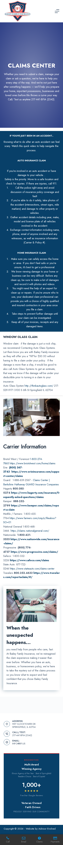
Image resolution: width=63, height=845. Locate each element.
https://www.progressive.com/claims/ (34, 552)
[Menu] (57, 11)
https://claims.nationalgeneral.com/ (30, 531)
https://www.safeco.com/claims (29, 560)
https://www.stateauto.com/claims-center (32, 568)
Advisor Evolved (47, 828)
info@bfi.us (18, 743)
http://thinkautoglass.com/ (39, 386)
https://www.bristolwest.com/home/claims (32, 463)
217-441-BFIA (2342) (22, 735)
